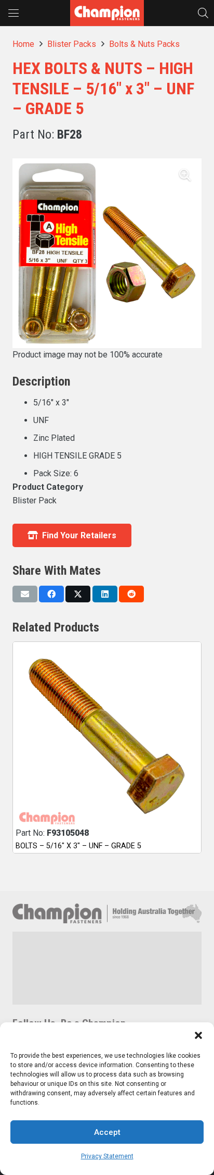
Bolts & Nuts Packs (144, 44)
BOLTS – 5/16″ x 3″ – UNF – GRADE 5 (78, 846)
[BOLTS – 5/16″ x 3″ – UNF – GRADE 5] (107, 736)
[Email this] (24, 594)
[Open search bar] (203, 13)
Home (23, 44)
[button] (198, 1035)
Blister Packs (71, 44)
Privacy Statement (107, 1156)
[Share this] (51, 594)
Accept (107, 1132)
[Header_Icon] (107, 13)
